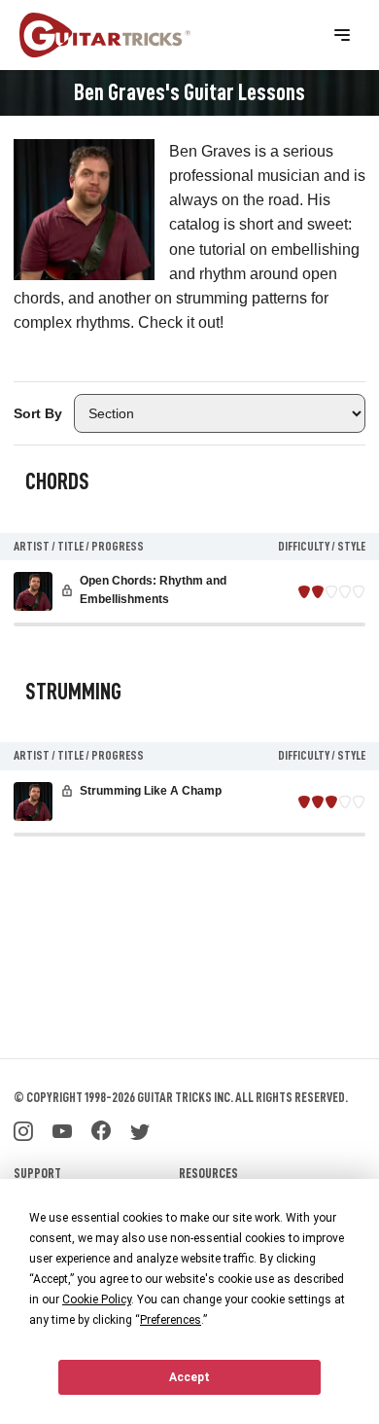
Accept (189, 1377)
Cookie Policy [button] (96, 1299)
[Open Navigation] (342, 35)
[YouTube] (62, 1129)
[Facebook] (101, 1129)
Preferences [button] (170, 1320)
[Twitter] (140, 1129)
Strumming (73, 691)
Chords (57, 481)
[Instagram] (23, 1129)
